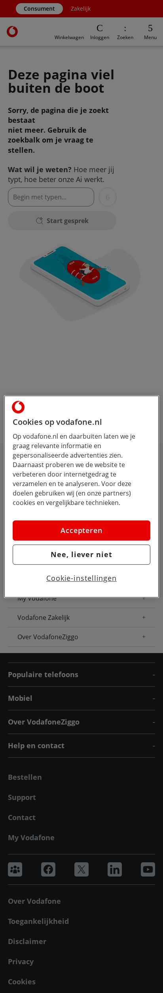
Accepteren (81, 530)
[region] (81, 496)
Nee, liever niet (81, 554)
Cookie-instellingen (81, 578)
